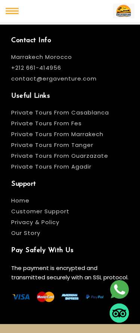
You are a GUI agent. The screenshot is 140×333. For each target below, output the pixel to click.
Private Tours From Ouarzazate (59, 156)
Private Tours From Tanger (52, 145)
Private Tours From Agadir (51, 166)
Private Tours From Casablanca (61, 112)
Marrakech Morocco (41, 57)
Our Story (25, 233)
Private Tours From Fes (46, 123)
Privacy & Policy (35, 222)
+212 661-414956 (36, 68)
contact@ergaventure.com (54, 78)
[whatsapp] (119, 290)
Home (20, 200)
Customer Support (40, 211)
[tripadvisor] (119, 314)
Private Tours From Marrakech (57, 134)
